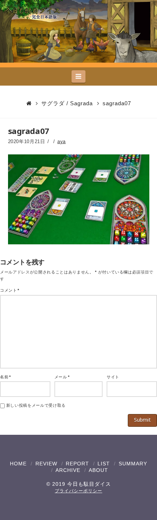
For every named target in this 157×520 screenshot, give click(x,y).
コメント (9, 290)
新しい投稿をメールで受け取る (36, 405)
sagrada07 (117, 103)
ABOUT (98, 470)
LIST (103, 463)
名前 (5, 377)
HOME (18, 463)
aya (61, 141)
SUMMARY (133, 463)
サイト (113, 377)
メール (61, 377)
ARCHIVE (67, 470)
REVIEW (46, 463)
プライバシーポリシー (78, 490)
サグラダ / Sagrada (67, 103)
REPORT (77, 463)
